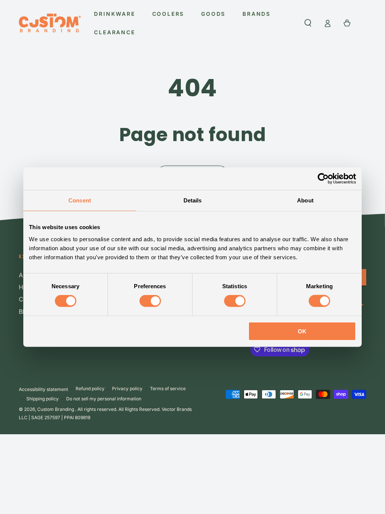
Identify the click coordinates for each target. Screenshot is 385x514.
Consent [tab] (79, 200)
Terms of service (168, 388)
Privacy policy (127, 388)
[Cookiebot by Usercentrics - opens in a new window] (323, 178)
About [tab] (305, 200)
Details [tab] (192, 200)
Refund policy (90, 388)
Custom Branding (56, 409)
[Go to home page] (50, 23)
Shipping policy (42, 398)
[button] (308, 23)
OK (302, 331)
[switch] (150, 301)
